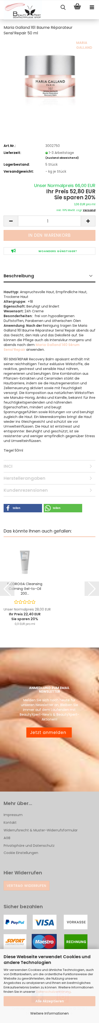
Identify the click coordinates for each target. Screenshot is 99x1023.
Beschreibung (19, 276)
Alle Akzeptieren (49, 1001)
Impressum (13, 814)
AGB (7, 837)
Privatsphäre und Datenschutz (29, 845)
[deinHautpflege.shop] (21, 9)
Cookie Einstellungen (21, 852)
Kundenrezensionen (26, 490)
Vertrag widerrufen (26, 885)
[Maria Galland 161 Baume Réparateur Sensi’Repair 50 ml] (49, 76)
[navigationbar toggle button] (92, 7)
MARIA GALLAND (84, 45)
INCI (8, 466)
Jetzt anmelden (49, 732)
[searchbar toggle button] (63, 7)
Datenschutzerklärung (53, 991)
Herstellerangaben (24, 478)
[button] (11, 221)
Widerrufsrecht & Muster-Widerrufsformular (41, 830)
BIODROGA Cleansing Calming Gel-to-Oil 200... (24, 588)
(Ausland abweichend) (62, 158)
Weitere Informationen (49, 1013)
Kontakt (10, 822)
